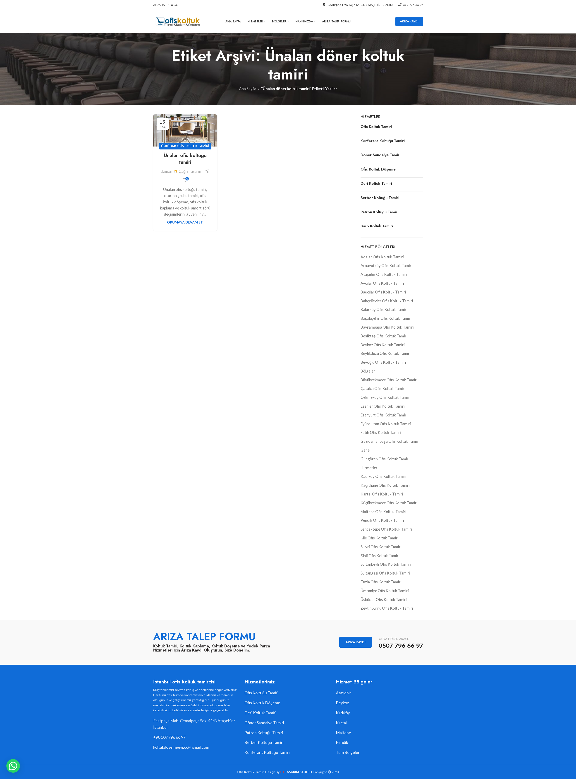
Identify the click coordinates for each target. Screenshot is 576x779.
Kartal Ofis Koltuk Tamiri (382, 494)
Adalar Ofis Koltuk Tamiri (382, 257)
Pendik (342, 742)
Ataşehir (343, 692)
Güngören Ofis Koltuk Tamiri (385, 459)
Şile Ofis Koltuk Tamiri (380, 538)
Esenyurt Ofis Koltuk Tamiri (384, 415)
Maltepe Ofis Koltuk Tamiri (383, 511)
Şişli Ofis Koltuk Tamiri (380, 555)
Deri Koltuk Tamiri (376, 183)
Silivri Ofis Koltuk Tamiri (381, 546)
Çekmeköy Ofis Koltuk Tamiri (385, 397)
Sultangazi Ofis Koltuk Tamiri (385, 573)
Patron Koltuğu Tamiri (379, 212)
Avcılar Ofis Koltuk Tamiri (382, 283)
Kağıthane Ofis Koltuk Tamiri (385, 485)
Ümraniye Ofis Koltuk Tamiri (385, 590)
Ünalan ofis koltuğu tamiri (185, 158)
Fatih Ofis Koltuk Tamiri (381, 432)
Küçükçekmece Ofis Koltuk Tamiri (389, 502)
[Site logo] (177, 21)
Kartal (341, 722)
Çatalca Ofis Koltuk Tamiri (383, 388)
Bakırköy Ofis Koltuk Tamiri (384, 309)
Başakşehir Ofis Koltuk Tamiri (386, 318)
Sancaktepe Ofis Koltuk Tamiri (386, 529)
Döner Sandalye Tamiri (380, 155)
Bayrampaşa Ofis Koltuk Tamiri (387, 327)
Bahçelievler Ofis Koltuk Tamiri (387, 300)
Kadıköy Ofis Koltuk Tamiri (383, 476)
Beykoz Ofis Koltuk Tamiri (383, 344)
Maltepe (343, 732)
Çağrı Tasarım (190, 171)
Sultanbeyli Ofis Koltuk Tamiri (386, 564)
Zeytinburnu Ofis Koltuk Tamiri (387, 608)
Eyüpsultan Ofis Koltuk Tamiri (386, 423)
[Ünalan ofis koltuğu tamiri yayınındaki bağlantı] (185, 130)
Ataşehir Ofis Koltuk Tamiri (384, 274)
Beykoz (342, 702)
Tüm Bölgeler (348, 752)
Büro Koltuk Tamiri (377, 226)
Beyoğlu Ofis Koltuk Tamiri (383, 362)
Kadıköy (343, 712)
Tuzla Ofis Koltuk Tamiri (381, 581)
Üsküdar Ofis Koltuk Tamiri (185, 146)
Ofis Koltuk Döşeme (378, 169)
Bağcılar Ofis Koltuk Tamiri (383, 292)
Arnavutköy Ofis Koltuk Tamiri (386, 265)
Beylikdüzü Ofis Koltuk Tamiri (386, 353)
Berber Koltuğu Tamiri (380, 197)
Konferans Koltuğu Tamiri (383, 141)
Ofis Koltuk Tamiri (376, 126)
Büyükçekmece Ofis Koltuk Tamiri (389, 379)
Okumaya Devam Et (185, 222)
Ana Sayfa (247, 88)
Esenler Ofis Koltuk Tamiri (383, 406)
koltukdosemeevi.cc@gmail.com (181, 747)
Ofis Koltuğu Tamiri (261, 692)
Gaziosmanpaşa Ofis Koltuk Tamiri (390, 441)
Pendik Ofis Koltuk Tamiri (382, 520)
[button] (13, 766)
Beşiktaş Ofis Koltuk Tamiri (384, 336)
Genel (365, 450)
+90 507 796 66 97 (169, 737)
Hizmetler (369, 467)
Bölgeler (368, 371)
